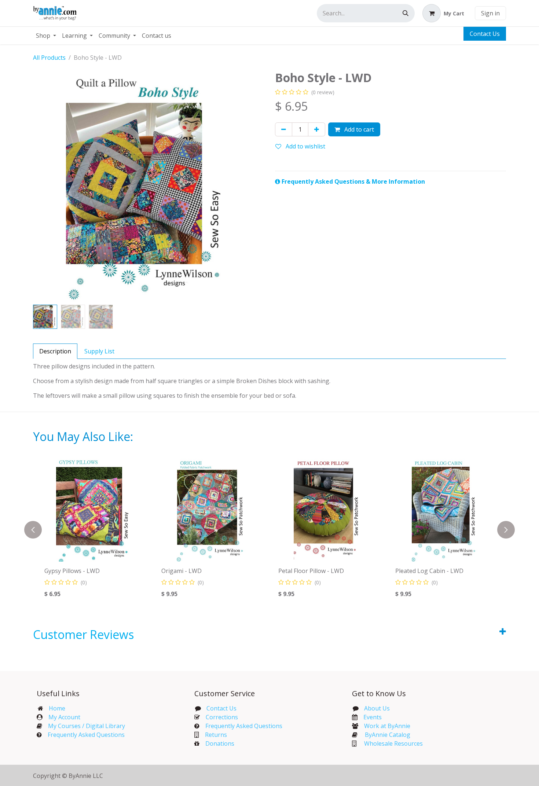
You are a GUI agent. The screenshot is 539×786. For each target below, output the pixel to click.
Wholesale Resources (393, 743)
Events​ (372, 717)
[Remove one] (283, 129)
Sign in (490, 13)
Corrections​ (222, 717)
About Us (377, 708)
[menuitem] (46, 35)
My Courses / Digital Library (83, 726)
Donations (219, 743)
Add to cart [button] (358, 129)
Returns (216, 735)
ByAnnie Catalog (387, 735)
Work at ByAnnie (387, 726)
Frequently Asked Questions (86, 735)
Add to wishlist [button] (304, 146)
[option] (269, 529)
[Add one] (316, 129)
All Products (49, 58)
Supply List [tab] (99, 351)
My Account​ (64, 717)
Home (57, 708)
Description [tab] (55, 351)
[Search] (405, 13)
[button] (44, 186)
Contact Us (485, 34)
